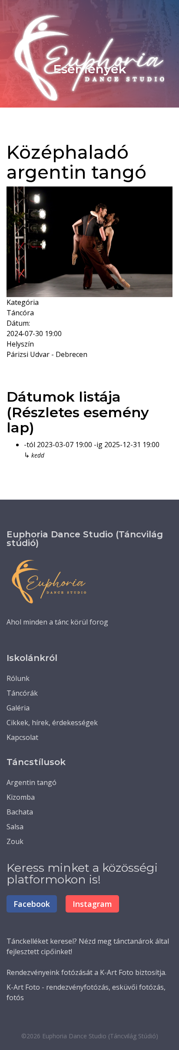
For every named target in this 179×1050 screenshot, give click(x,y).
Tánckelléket (27, 941)
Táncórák (22, 693)
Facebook (31, 904)
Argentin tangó (31, 782)
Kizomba (21, 797)
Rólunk (18, 678)
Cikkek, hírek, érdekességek (52, 722)
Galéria (18, 708)
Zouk (15, 841)
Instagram (92, 904)
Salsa (15, 826)
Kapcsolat (22, 737)
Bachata (20, 812)
